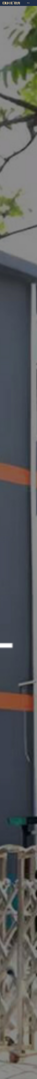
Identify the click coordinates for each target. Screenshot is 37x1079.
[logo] (11, 3)
